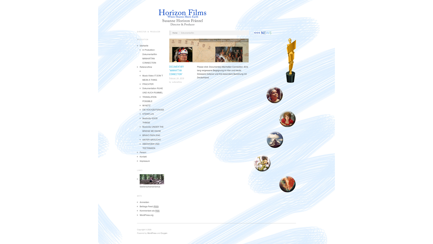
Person (143, 152)
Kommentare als (149, 210)
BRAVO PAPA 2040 (151, 135)
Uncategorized (233, 40)
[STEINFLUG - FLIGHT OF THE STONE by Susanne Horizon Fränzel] (275, 95)
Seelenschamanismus (150, 186)
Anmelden (144, 202)
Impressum (145, 160)
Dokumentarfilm (219, 40)
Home (175, 32)
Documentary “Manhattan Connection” (176, 70)
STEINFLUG (148, 113)
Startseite (144, 45)
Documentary (205, 40)
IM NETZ (146, 105)
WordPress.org (146, 215)
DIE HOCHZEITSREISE (153, 109)
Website (244, 40)
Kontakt (143, 156)
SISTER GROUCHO (151, 139)
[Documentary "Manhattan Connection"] (209, 51)
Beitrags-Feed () (149, 206)
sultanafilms (177, 81)
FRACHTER (148, 84)
